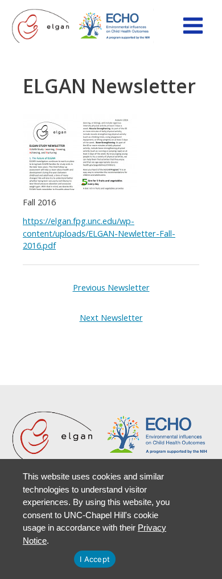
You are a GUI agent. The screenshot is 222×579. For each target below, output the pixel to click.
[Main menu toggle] (193, 25)
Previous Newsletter (111, 287)
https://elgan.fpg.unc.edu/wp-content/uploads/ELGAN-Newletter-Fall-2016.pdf (99, 233)
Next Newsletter (111, 317)
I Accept (95, 559)
